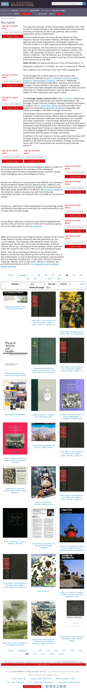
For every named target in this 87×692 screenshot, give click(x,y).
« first (10, 275)
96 (28, 278)
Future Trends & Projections (58, 78)
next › (50, 278)
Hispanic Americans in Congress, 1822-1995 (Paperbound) (43, 416)
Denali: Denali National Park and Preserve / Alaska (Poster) (43, 446)
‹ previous (22, 275)
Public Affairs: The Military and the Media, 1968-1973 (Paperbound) (72, 333)
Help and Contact (41, 678)
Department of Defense (54, 108)
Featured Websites (69, 682)
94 (74, 275)
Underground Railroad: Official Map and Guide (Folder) (15, 308)
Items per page (36, 287)
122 (42, 654)
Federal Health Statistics (44, 80)
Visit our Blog (32, 686)
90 (46, 275)
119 (79, 650)
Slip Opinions (35, 226)
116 (55, 650)
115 (47, 650)
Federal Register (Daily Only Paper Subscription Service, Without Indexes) (72, 639)
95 (81, 275)
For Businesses (15, 682)
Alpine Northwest (43, 591)
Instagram (54, 686)
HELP (52, 14)
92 (60, 275)
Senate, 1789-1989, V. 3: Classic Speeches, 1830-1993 (15, 543)
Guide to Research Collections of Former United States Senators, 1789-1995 (15, 460)
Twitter (50, 686)
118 (71, 650)
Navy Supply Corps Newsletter (15, 414)
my (41, 14)
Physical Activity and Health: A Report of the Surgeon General (15, 374)
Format (15, 284)
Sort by (52, 284)
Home (3, 18)
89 (39, 275)
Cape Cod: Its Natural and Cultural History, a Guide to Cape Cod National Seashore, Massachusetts (72, 548)
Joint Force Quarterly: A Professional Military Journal (43, 503)
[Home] (18, 5)
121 (34, 654)
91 (53, 275)
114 (39, 650)
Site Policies (19, 678)
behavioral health (52, 189)
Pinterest (61, 686)
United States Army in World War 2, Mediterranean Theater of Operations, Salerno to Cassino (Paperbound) (43, 642)
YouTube (57, 686)
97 (35, 278)
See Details (43, 664)
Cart (59, 14)
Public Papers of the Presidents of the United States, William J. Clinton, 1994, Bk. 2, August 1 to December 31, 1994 (72, 369)
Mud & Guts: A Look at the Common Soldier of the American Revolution (15, 491)
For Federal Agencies (41, 682)
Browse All (9, 11)
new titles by (16, 14)
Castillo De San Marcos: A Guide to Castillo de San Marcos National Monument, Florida (72, 594)
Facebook (47, 686)
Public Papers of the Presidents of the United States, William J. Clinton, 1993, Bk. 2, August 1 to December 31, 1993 (72, 497)
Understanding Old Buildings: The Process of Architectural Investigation (43, 546)
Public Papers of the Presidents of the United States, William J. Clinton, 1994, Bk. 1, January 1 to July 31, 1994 (72, 454)
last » (59, 278)
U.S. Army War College (47, 105)
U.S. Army (66, 98)
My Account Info (65, 678)
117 (63, 650)
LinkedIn (64, 686)
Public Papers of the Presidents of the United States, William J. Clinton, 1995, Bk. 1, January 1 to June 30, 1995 (43, 323)
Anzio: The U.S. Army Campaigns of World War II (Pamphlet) (15, 644)
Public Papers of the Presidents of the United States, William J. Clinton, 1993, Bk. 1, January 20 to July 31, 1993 (15, 585)
